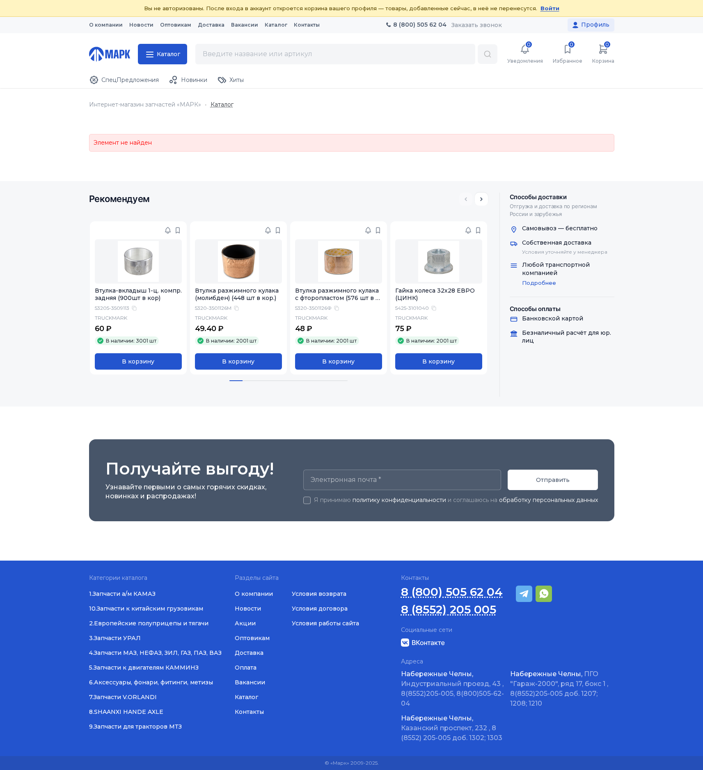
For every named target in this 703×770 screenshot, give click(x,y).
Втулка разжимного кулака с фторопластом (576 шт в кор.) (337, 298)
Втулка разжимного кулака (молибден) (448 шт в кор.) (237, 294)
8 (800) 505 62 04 (452, 592)
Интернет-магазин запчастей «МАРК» (145, 104)
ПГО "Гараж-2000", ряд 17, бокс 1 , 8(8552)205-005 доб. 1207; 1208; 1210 (559, 688)
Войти (549, 8)
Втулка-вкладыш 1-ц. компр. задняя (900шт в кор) (138, 294)
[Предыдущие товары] (465, 199)
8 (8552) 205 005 (448, 609)
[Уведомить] (168, 230)
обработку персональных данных (548, 500)
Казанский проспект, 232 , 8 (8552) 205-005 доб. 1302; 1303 (451, 728)
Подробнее (539, 282)
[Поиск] (487, 54)
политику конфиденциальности (399, 500)
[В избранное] (178, 230)
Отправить (553, 480)
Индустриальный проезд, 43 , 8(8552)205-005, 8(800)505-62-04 (452, 688)
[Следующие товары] (481, 199)
